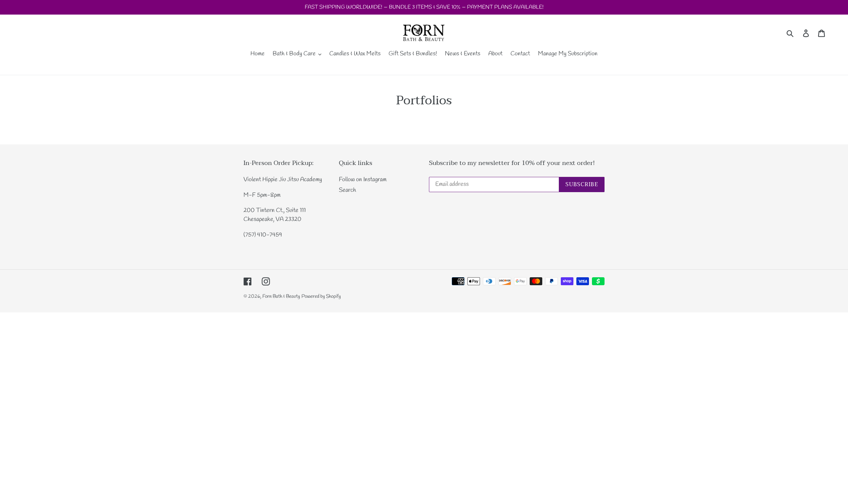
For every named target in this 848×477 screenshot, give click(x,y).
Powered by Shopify (321, 296)
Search (347, 190)
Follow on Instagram (363, 180)
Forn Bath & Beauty (281, 296)
